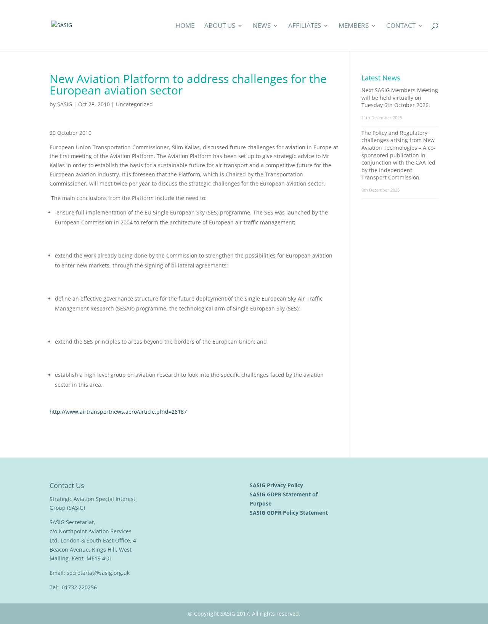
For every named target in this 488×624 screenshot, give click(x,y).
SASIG (64, 104)
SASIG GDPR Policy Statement (289, 512)
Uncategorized (134, 104)
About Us (219, 26)
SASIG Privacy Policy (277, 485)
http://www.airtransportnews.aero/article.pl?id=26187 (118, 411)
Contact (401, 26)
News (262, 26)
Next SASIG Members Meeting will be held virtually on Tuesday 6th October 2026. (399, 97)
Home (184, 26)
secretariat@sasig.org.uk (98, 572)
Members (354, 26)
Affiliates (304, 26)
